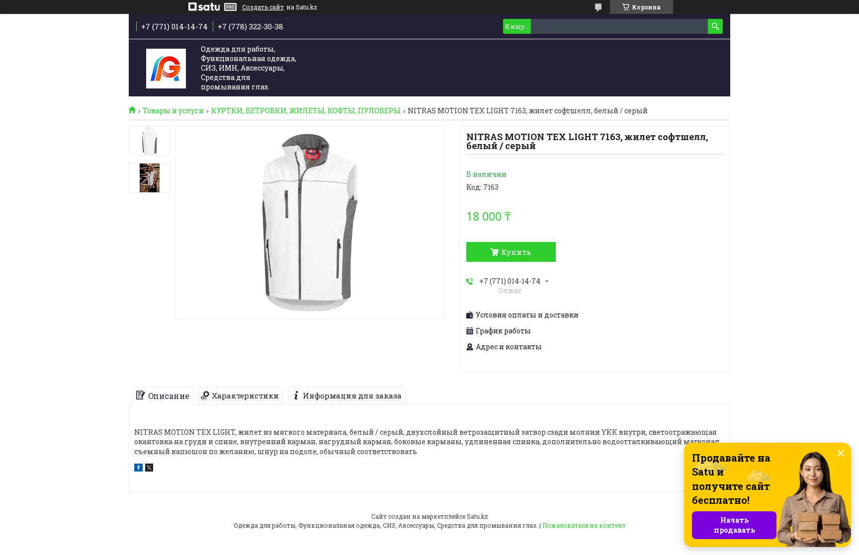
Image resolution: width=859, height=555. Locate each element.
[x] (149, 469)
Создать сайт (263, 6)
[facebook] (138, 469)
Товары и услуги (173, 110)
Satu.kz (477, 516)
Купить (516, 252)
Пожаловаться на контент (584, 525)
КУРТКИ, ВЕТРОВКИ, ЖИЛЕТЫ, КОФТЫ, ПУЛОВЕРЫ (306, 110)
